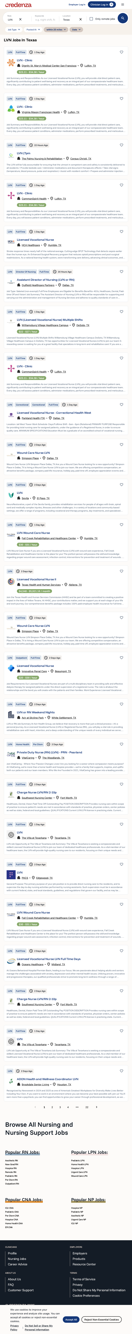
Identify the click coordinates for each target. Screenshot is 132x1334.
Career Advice (17, 1264)
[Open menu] (122, 4)
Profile (12, 1253)
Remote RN (10, 1172)
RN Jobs (30, 1152)
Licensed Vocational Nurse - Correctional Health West (54, 413)
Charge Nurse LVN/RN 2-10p (37, 792)
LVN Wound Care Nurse (33, 533)
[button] (66, 67)
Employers (80, 1253)
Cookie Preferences (86, 1295)
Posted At (34, 29)
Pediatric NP (77, 1212)
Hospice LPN (77, 1168)
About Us (14, 1279)
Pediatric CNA (12, 1212)
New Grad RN (11, 1164)
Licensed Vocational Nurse (35, 240)
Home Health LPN (80, 1164)
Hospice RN (11, 1168)
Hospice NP (77, 1208)
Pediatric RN (11, 1176)
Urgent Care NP (78, 1219)
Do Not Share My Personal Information (99, 1290)
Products (79, 1259)
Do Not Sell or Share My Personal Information (39, 1327)
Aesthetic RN (11, 1160)
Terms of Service (84, 1279)
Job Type (14, 29)
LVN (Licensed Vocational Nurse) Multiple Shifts (50, 320)
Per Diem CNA (12, 1216)
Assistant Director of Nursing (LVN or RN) (46, 280)
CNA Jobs (32, 1199)
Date (77, 29)
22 (86, 1107)
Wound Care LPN (79, 1176)
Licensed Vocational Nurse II (36, 579)
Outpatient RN (12, 1184)
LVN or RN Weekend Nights (36, 712)
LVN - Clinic (24, 60)
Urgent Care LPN (79, 1172)
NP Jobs (96, 1199)
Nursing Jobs (17, 1259)
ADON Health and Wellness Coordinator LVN (47, 1079)
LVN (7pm (23, 153)
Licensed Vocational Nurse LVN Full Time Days (48, 959)
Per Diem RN (11, 1180)
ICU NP (74, 1223)
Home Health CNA (14, 1223)
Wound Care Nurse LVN (33, 453)
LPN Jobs (97, 1152)
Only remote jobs (105, 18)
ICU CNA (9, 1208)
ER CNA (9, 1227)
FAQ (11, 1285)
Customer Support (20, 1290)
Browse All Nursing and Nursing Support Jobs (39, 1128)
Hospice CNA (11, 1219)
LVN (20, 493)
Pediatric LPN (77, 1160)
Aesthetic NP (77, 1216)
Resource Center (84, 1264)
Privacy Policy (14, 1327)
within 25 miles (57, 29)
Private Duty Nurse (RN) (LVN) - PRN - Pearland (49, 752)
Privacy (78, 1285)
